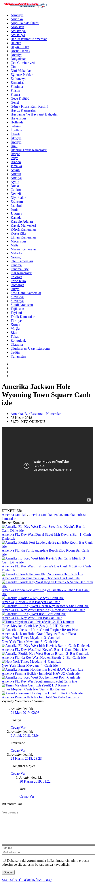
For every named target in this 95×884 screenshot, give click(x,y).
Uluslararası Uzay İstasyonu (30, 348)
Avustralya (18, 31)
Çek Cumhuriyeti (23, 63)
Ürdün (15, 352)
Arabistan (17, 27)
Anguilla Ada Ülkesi (25, 23)
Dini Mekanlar (21, 71)
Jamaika (16, 166)
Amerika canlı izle (14, 515)
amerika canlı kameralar (45, 515)
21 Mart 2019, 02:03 (25, 712)
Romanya (17, 285)
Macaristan (18, 241)
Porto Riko (18, 281)
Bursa (15, 186)
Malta (15, 245)
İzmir (14, 209)
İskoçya (16, 138)
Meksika (17, 253)
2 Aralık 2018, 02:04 (25, 735)
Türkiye (16, 321)
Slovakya (17, 297)
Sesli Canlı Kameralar (26, 293)
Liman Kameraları (23, 237)
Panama (16, 265)
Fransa (15, 94)
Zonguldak (18, 340)
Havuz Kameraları (23, 110)
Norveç (16, 257)
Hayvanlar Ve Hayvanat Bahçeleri (34, 114)
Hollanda (17, 122)
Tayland (16, 313)
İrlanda (15, 134)
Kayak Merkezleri (23, 225)
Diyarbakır (18, 198)
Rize (14, 332)
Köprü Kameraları (23, 229)
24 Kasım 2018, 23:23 (26, 758)
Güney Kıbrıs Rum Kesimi (29, 106)
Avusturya (18, 35)
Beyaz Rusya (20, 47)
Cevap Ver (18, 727)
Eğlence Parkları (22, 74)
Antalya (16, 178)
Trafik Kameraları (23, 317)
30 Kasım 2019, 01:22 (35, 781)
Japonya (16, 213)
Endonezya (18, 78)
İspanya (16, 142)
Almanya (17, 15)
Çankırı (16, 190)
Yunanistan (18, 356)
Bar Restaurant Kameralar (29, 39)
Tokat (15, 336)
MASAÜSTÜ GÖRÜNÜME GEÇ (27, 880)
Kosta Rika (18, 233)
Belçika (16, 43)
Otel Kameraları (22, 261)
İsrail (14, 146)
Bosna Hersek (20, 51)
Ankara (16, 174)
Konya (15, 324)
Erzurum (17, 201)
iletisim (16, 126)
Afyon (15, 170)
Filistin (15, 90)
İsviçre (15, 154)
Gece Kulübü (20, 98)
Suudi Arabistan (22, 305)
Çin (13, 67)
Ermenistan (18, 82)
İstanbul (16, 205)
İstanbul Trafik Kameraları (29, 150)
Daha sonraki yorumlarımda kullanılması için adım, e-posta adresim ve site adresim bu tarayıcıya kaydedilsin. (45, 862)
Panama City (19, 269)
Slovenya (17, 301)
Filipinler (17, 86)
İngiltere (16, 130)
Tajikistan (17, 309)
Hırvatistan (18, 118)
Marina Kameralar (23, 249)
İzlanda (16, 162)
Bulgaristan (19, 59)
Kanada (16, 217)
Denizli (16, 194)
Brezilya (16, 55)
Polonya (16, 277)
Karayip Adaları (22, 221)
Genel (15, 102)
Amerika (17, 19)
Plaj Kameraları (21, 273)
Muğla (15, 328)
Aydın (15, 182)
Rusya (15, 289)
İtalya (14, 158)
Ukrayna (17, 344)
